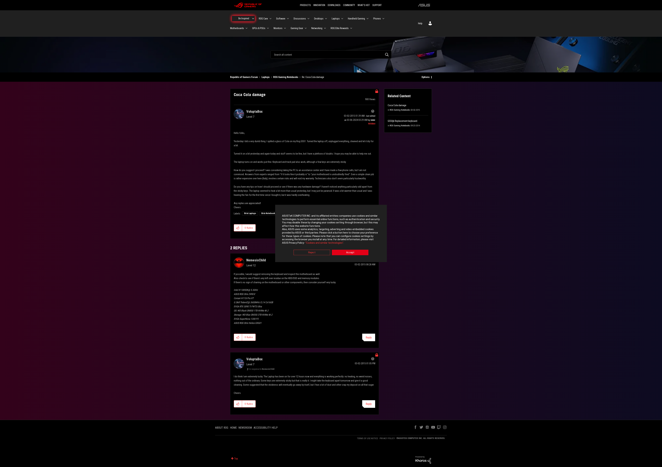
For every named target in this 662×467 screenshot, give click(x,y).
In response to (261, 369)
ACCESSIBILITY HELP (266, 427)
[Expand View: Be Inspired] (253, 18)
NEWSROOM (245, 427)
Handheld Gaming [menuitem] (356, 18)
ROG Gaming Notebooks (285, 77)
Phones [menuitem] (377, 18)
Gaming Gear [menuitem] (297, 28)
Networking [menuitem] (316, 28)
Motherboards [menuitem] (237, 28)
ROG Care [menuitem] (263, 18)
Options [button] (426, 77)
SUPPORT (377, 5)
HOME (233, 427)
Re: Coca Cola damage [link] (313, 77)
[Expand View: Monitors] (285, 28)
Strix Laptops (250, 213)
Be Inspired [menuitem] (243, 18)
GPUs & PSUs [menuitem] (258, 28)
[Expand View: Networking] (325, 28)
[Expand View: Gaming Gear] (305, 28)
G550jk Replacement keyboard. (403, 121)
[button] (238, 227)
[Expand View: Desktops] (326, 18)
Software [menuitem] (280, 18)
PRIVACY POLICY (387, 438)
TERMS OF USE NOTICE (367, 438)
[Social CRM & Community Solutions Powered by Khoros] (423, 459)
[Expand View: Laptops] (342, 18)
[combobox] (331, 54)
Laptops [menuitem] (336, 18)
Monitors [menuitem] (278, 28)
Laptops (266, 77)
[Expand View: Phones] (383, 18)
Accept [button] (350, 252)
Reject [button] (311, 252)
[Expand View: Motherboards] (246, 28)
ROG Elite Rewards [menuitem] (340, 28)
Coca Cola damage (397, 105)
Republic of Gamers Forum (244, 77)
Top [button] (236, 458)
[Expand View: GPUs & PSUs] (268, 28)
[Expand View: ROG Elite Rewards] (351, 28)
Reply (369, 337)
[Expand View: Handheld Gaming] (367, 18)
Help (420, 23)
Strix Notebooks (268, 213)
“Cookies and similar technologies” (324, 242)
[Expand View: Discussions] (308, 18)
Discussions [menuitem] (300, 18)
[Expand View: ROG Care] (270, 18)
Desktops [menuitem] (318, 18)
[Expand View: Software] (288, 18)
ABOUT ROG (221, 427)
